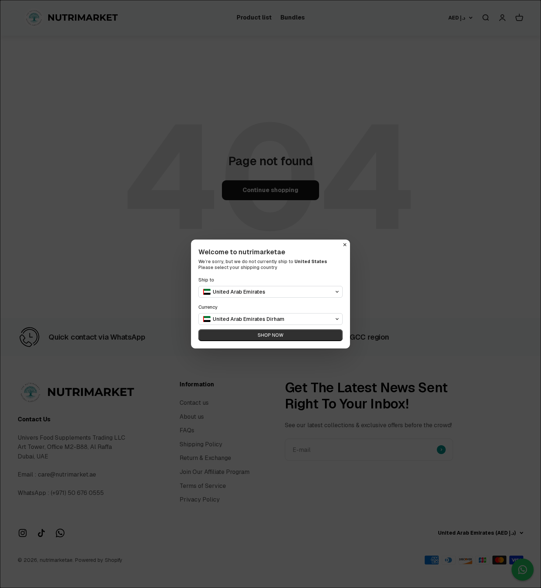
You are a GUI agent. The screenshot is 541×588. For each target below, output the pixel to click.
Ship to (206, 280)
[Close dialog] (345, 244)
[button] (270, 292)
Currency (208, 307)
